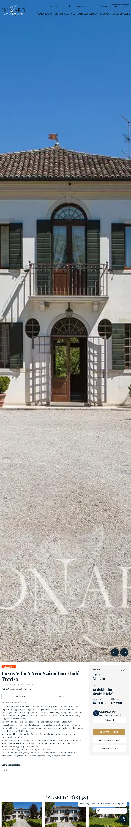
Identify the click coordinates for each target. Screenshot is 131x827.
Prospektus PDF (109, 748)
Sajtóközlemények (87, 13)
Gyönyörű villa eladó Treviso (29, 684)
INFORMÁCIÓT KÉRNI (109, 732)
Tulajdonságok (44, 13)
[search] (70, 5)
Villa (14, 684)
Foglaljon (109, 719)
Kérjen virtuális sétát (109, 740)
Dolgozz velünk (121, 13)
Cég (73, 13)
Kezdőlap (5, 684)
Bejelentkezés (82, 6)
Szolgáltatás (62, 13)
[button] (121, 669)
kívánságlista (101, 6)
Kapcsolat (105, 13)
